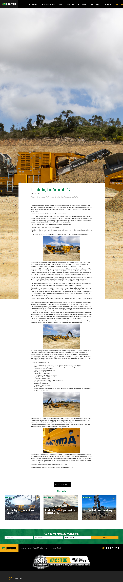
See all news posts (62, 484)
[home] (9, 4)
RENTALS (85, 4)
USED (91, 4)
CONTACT (98, 4)
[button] (33, 4)
